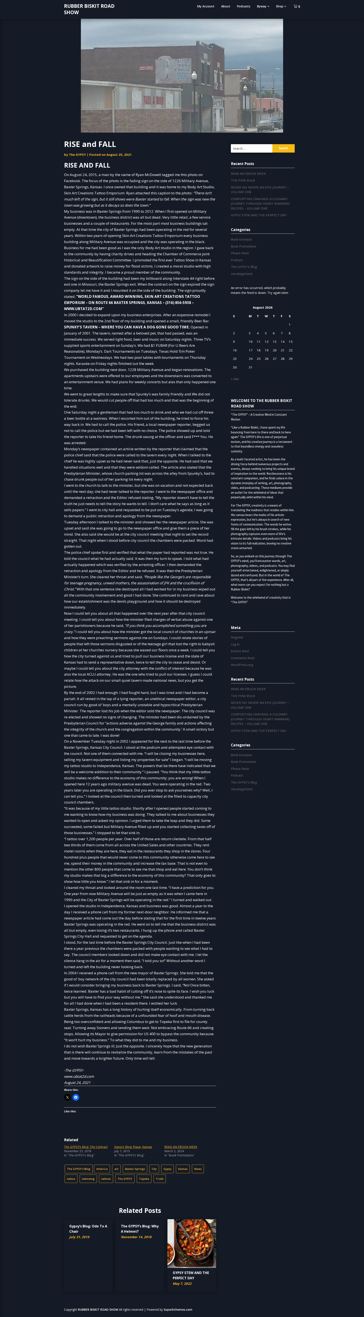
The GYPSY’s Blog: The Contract (86, 1147)
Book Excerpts (241, 239)
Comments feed (242, 658)
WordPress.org (242, 665)
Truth (159, 1179)
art (116, 1169)
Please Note (240, 253)
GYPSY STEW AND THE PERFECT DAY (258, 215)
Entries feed (240, 651)
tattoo (71, 1179)
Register (237, 637)
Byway (261, 6)
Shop (279, 6)
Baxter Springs (135, 1169)
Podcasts (243, 6)
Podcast (237, 260)
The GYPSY (77, 154)
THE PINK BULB (243, 180)
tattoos (106, 1179)
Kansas (182, 1169)
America (102, 1169)
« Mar (235, 379)
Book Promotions (243, 246)
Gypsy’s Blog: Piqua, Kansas (133, 1147)
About (225, 6)
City (154, 1169)
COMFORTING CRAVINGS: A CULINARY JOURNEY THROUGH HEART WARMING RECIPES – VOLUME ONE (260, 203)
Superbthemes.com (178, 1310)
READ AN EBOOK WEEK (180, 1147)
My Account (205, 6)
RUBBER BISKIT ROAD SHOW (89, 9)
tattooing (88, 1179)
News (198, 1169)
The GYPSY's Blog (78, 1169)
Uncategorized (241, 273)
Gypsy (167, 1169)
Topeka (144, 1179)
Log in (235, 644)
